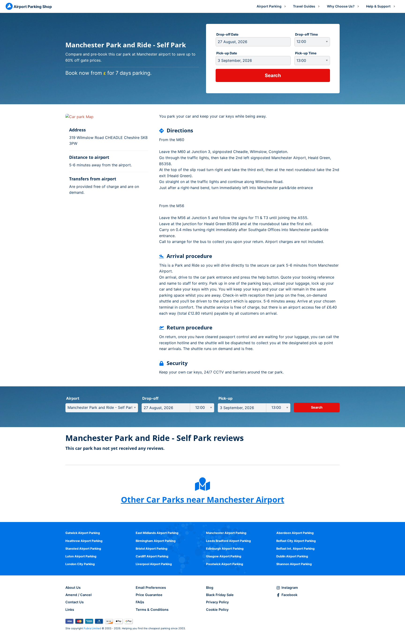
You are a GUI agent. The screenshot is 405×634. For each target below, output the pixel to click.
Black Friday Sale (220, 595)
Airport (72, 398)
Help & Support (378, 6)
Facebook (289, 595)
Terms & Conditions (152, 610)
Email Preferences (151, 587)
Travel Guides (304, 6)
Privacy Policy (217, 602)
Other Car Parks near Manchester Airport (202, 499)
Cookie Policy (217, 610)
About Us (73, 587)
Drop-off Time (306, 34)
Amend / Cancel (78, 595)
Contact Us (74, 602)
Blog (209, 587)
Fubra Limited (92, 628)
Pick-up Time (305, 53)
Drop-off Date (227, 34)
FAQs (140, 602)
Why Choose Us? (341, 6)
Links (69, 610)
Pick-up (225, 398)
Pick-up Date (226, 53)
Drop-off (150, 398)
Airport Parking (269, 6)
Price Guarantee (149, 595)
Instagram (289, 587)
